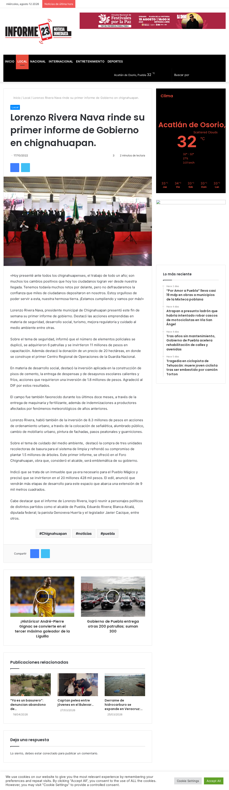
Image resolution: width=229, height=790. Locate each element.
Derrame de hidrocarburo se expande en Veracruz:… (124, 704)
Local (22, 61)
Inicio (9, 61)
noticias (85, 533)
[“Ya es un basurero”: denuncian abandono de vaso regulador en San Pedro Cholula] (30, 684)
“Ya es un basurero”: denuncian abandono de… (28, 704)
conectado (50, 753)
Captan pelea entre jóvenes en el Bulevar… (75, 702)
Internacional (61, 61)
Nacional (38, 61)
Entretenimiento (90, 61)
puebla (109, 533)
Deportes (115, 61)
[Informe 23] (38, 31)
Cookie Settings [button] (188, 781)
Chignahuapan (54, 533)
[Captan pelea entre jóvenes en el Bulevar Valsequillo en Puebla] (77, 684)
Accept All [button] (214, 781)
